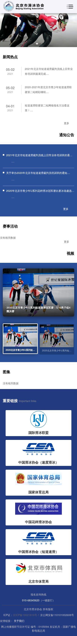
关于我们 (19, 621)
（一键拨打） (47, 600)
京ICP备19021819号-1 (26, 615)
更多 (66, 123)
